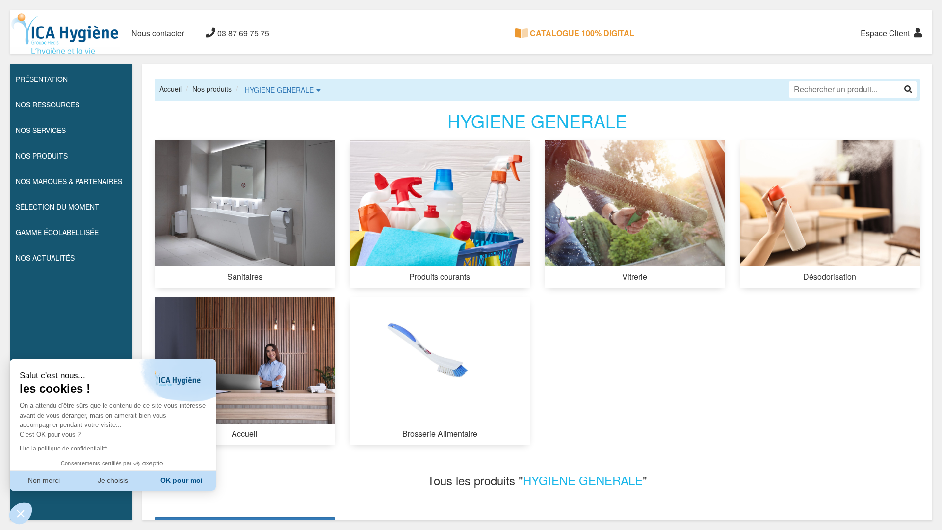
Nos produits (212, 89)
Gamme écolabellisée (57, 232)
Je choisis (113, 480)
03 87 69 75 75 (242, 33)
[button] (20, 513)
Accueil (170, 89)
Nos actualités (45, 258)
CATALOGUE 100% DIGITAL (581, 33)
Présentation (42, 79)
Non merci (44, 480)
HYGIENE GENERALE (279, 90)
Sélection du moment (57, 207)
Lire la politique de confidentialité (64, 448)
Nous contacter (157, 33)
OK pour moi (181, 480)
